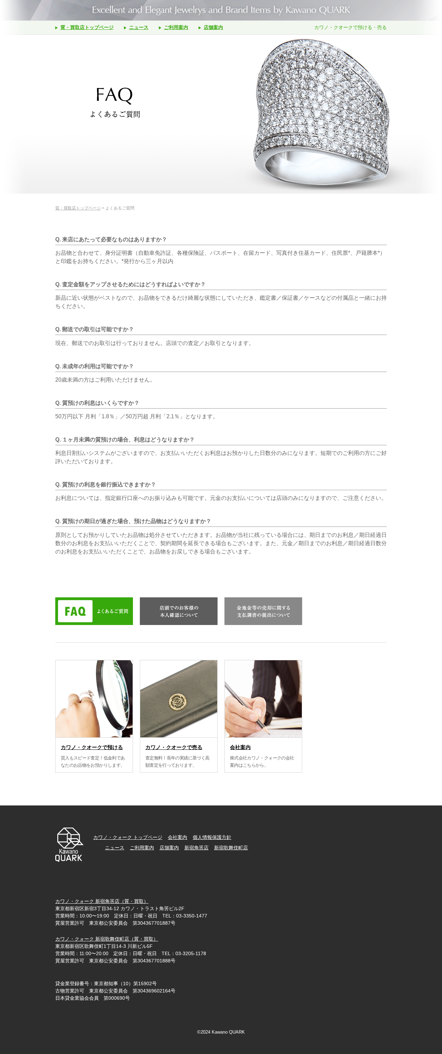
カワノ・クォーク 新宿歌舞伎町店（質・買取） (106, 939)
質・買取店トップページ (87, 27)
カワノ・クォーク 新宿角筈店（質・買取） (101, 901)
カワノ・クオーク (221, 10)
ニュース (138, 27)
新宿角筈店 (196, 847)
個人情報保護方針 (212, 837)
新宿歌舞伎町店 (231, 847)
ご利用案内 (176, 27)
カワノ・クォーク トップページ (127, 837)
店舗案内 (213, 27)
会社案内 (177, 837)
